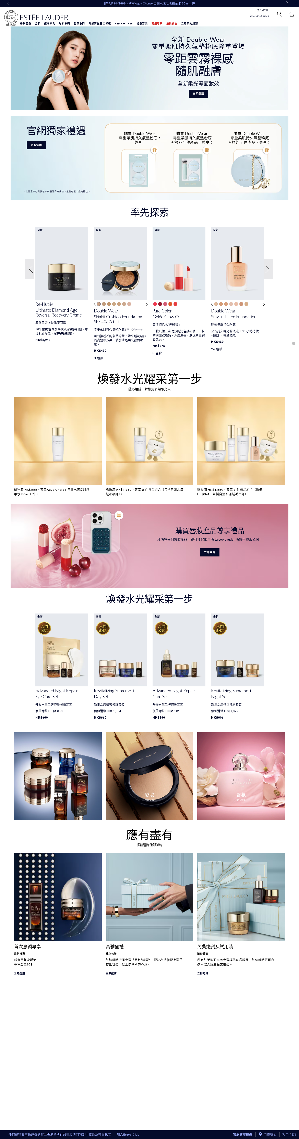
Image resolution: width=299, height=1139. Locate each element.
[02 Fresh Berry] (160, 304)
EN (294, 1134)
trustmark (11, 18)
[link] (61, 311)
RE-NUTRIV (124, 23)
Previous (8, 3)
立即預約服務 (189, 23)
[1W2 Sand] (119, 304)
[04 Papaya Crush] (170, 304)
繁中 (285, 1134)
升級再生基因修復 (100, 23)
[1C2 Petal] (231, 304)
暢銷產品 (25, 23)
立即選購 (198, 93)
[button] (29, 269)
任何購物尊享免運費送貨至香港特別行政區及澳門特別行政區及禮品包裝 (60, 1134)
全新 (38, 23)
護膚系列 (49, 23)
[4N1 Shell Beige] (241, 304)
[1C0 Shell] (129, 304)
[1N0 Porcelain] (124, 304)
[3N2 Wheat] (226, 304)
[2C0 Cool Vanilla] (99, 304)
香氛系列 (79, 23)
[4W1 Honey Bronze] (221, 304)
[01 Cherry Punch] (155, 304)
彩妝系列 (64, 23)
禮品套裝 (142, 23)
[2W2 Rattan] (246, 304)
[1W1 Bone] (114, 304)
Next (287, 3)
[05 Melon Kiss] (175, 304)
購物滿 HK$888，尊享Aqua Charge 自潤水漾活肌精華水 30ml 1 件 (149, 3)
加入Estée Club (259, 16)
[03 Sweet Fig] (165, 304)
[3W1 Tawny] (109, 304)
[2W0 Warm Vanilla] (104, 304)
